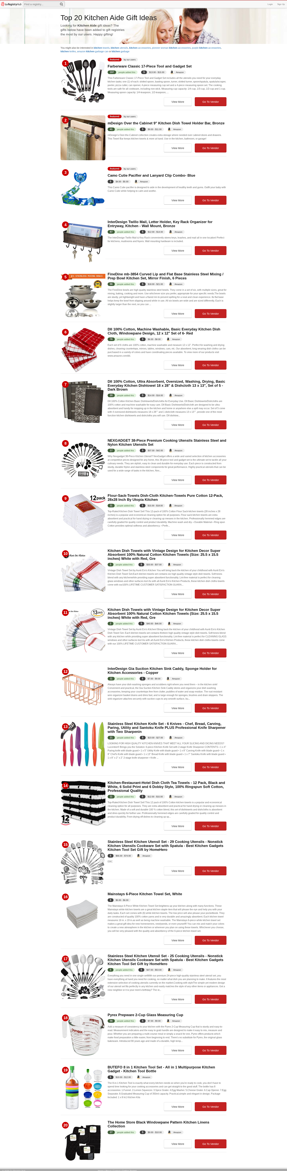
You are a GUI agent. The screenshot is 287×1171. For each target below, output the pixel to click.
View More (177, 101)
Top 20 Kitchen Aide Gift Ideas (109, 18)
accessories (140, 48)
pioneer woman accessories (171, 48)
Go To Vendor (210, 101)
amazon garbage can (92, 51)
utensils (119, 48)
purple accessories (206, 48)
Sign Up (281, 4)
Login (270, 4)
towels (102, 48)
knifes (68, 51)
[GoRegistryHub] (11, 4)
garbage (120, 51)
